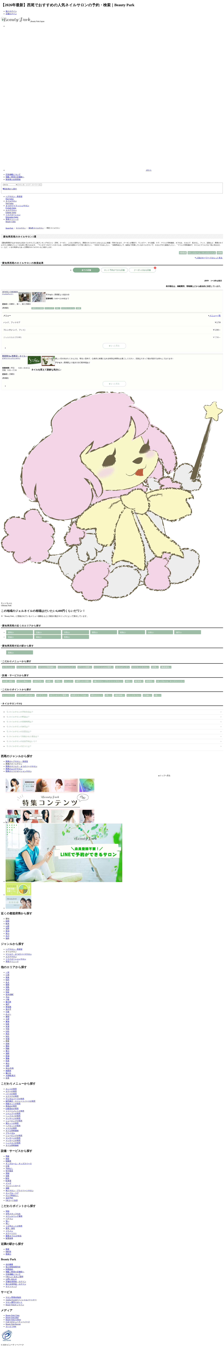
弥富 (7, 992)
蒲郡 (7, 1053)
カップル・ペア (12, 1193)
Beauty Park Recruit (13, 1324)
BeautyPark (9, 228)
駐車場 (8, 1181)
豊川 (7, 1051)
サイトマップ (11, 1287)
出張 (7, 1166)
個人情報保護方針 (13, 1267)
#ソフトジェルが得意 (103, 667)
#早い (108, 695)
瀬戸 (7, 1004)
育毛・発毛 (10, 1228)
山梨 (7, 926)
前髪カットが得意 (13, 1104)
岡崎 (7, 1049)
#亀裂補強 (166, 667)
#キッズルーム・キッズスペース (170, 681)
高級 (7, 1156)
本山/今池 (10, 1068)
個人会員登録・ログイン (16, 1284)
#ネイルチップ (122, 667)
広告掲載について (13, 174)
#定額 (155, 667)
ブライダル (10, 1133)
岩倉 (7, 977)
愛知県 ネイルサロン (36, 228)
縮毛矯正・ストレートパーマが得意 (20, 1101)
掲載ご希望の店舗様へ (15, 177)
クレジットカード (13, 1186)
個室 (7, 1159)
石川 (7, 936)
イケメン (9, 1231)
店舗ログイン (11, 14)
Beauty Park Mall (12, 1318)
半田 (7, 1029)
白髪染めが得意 (12, 1109)
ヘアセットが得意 (13, 1126)
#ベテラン (42, 695)
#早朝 (58, 681)
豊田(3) (95, 632)
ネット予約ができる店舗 (114, 270)
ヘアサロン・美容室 (14, 949)
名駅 (7, 1066)
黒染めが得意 (11, 1106)
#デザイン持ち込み (25, 695)
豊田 (7, 1046)
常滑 (7, 1026)
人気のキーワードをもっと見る (209, 258)
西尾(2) (11, 653)
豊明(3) (11, 632)
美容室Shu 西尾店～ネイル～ (15, 357)
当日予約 (9, 1198)
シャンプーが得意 (13, 1113)
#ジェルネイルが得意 (26, 667)
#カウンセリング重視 (59, 695)
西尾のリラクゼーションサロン (19, 771)
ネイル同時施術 (12, 1131)
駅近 (7, 1178)
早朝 (220, 253)
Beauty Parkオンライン (15, 1305)
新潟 (7, 931)
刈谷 (7, 1031)
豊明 (7, 1017)
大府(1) (151, 632)
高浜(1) (39, 637)
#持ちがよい (96, 695)
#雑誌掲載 (119, 695)
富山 (7, 933)
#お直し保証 (8, 681)
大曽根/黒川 (10, 1076)
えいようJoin (11, 1326)
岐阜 (7, 924)
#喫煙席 (150, 681)
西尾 (7, 1249)
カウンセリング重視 (14, 1216)
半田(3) (67, 632)
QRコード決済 (12, 1200)
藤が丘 (8, 1073)
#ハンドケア (8, 695)
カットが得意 (11, 1089)
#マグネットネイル (140, 667)
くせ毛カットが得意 (14, 1226)
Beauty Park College (13, 1320)
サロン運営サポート (14, 1302)
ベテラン (9, 1219)
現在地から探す (10, 189)
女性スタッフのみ (13, 1214)
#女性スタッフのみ (79, 695)
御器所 (8, 1071)
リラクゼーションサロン (16, 959)
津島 (7, 987)
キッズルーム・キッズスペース (202, 253)
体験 (7, 1188)
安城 (7, 1039)
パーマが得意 (11, 1094)
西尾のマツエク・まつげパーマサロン (21, 766)
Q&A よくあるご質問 (14, 1277)
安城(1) (11, 637)
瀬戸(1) (179, 632)
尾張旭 (8, 1007)
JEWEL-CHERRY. (10, 293)
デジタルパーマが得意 (15, 1099)
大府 (7, 1019)
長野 (7, 929)
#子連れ (147, 695)
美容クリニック (12, 962)
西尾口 (8, 1254)
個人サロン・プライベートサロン (20, 1191)
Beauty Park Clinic (13, 1315)
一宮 (7, 972)
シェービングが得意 (14, 1121)
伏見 (7, 1078)
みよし (8, 1014)
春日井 (8, 1002)
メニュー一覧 (215, 316)
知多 (7, 1024)
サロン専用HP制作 (13, 1297)
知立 (7, 1036)
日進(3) (39, 632)
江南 (7, 975)
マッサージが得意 (13, 1118)
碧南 (7, 1044)
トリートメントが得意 (15, 1111)
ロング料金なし (12, 1195)
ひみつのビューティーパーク (18, 1322)
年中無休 (9, 1171)
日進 (7, 1012)
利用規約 (9, 1269)
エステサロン (11, 957)
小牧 (7, 999)
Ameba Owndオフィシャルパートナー (21, 1300)
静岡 (7, 921)
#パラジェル (8, 667)
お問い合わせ (11, 1279)
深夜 (7, 1176)
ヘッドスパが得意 (13, 1116)
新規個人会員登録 (13, 179)
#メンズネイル (133, 695)
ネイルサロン (21, 228)
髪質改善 (9, 1238)
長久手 (8, 1009)
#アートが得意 (84, 667)
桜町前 (8, 1252)
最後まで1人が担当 (13, 1236)
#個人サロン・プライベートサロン (108, 681)
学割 (7, 1211)
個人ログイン (11, 11)
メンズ (8, 1183)
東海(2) (123, 632)
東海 (7, 1022)
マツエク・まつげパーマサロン (19, 954)
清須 (7, 990)
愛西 (7, 985)
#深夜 (49, 681)
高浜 (7, 1034)
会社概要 (9, 1264)
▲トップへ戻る (164, 775)
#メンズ (69, 681)
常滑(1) (67, 637)
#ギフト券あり (23, 681)
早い (7, 1224)
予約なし (9, 1168)
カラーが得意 (11, 1091)
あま (7, 982)
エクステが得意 (12, 1096)
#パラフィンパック (66, 667)
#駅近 (129, 681)
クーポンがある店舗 (144, 269)
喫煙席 (183, 253)
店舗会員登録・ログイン (16, 1282)
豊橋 (7, 1058)
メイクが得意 (11, 1128)
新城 (7, 1056)
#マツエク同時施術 (47, 667)
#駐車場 (139, 681)
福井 (7, 938)
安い (7, 1221)
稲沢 (7, 980)
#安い (157, 695)
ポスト (149, 170)
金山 (7, 1063)
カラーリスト (11, 1233)
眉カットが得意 (12, 1123)
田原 (7, 1061)
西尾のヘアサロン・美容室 (17, 761)
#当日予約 (38, 681)
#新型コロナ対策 (83, 681)
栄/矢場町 (10, 994)
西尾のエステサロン (14, 769)
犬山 (7, 997)
